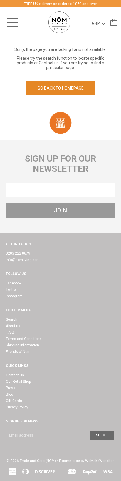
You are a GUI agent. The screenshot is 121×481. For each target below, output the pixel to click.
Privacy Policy (17, 407)
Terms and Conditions (24, 339)
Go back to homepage (61, 88)
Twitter (11, 290)
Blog (9, 394)
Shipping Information (22, 345)
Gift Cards (14, 401)
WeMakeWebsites (100, 461)
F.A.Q (10, 332)
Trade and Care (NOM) (38, 461)
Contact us (49, 63)
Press (10, 388)
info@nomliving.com (23, 260)
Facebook (13, 283)
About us (13, 326)
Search (11, 319)
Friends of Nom (18, 352)
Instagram (14, 296)
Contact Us (15, 375)
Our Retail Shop (18, 381)
